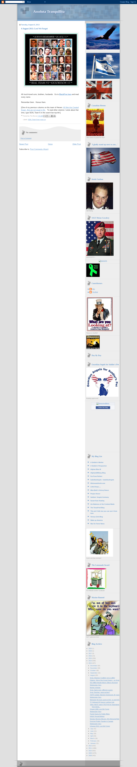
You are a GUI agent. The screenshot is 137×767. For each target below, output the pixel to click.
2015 (90, 658)
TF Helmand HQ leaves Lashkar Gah (102, 702)
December (94, 665)
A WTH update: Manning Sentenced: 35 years (104, 695)
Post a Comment (26, 138)
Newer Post (23, 144)
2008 (90, 755)
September (94, 673)
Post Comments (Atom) (39, 149)
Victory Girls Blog (96, 517)
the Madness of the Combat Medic (102, 504)
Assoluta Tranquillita (49, 12)
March (92, 738)
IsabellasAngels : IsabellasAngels (102, 480)
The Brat (95, 292)
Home (50, 144)
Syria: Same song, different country (101, 690)
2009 (90, 753)
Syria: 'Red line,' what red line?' (100, 692)
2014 (90, 660)
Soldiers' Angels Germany (99, 497)
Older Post (77, 144)
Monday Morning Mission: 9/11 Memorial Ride (104, 719)
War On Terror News (97, 524)
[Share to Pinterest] (54, 116)
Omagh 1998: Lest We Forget (99, 709)
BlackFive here (65, 94)
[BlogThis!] (47, 116)
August (92, 675)
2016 (90, 656)
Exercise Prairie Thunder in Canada (101, 721)
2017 (90, 653)
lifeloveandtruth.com (97, 483)
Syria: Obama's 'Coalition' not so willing (102, 678)
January (93, 743)
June (92, 731)
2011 (90, 748)
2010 (90, 750)
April (92, 736)
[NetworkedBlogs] (102, 403)
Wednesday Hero (95, 685)
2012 (90, 746)
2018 (90, 651)
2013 (90, 663)
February (93, 741)
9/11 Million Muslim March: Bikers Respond (104, 682)
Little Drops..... (95, 487)
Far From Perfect (96, 476)
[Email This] (44, 116)
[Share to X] (49, 116)
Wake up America (96, 520)
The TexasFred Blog (97, 507)
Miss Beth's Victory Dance (99, 490)
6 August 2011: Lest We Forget (100, 726)
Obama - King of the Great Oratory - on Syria (104, 680)
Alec (93, 289)
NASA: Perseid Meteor (97, 716)
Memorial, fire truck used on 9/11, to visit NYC (104, 700)
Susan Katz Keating (97, 500)
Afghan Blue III (95, 469)
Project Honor (95, 494)
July (91, 729)
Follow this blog (103, 407)
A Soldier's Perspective (98, 466)
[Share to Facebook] (52, 116)
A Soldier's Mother (96, 462)
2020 (90, 648)
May (92, 733)
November (94, 668)
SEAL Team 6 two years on (37, 119)
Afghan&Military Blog (98, 473)
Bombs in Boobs (95, 687)
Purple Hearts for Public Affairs (100, 714)
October (93, 670)
